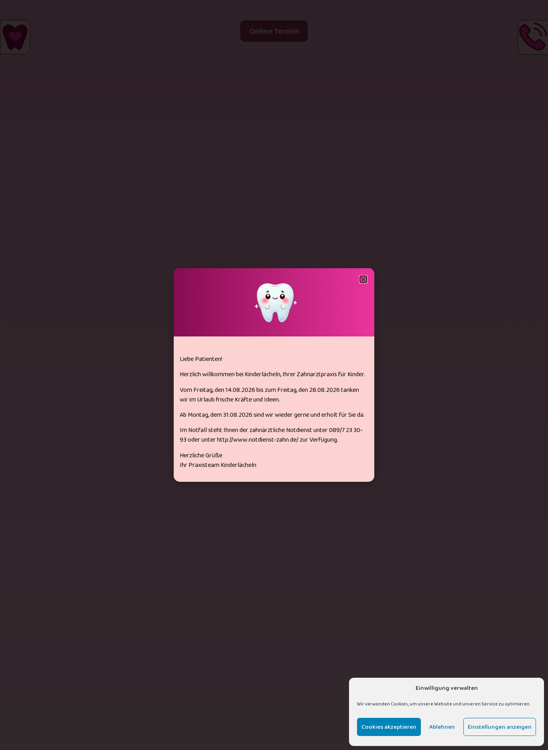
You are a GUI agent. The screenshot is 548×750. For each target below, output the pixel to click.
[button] (363, 279)
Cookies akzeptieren (388, 727)
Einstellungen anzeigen (500, 727)
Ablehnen (442, 727)
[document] (274, 375)
